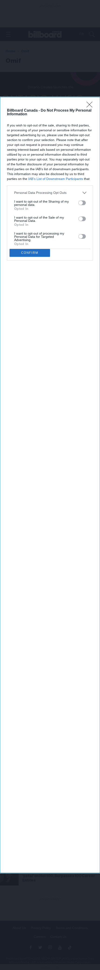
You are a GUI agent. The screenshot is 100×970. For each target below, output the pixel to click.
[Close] (91, 106)
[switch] (82, 203)
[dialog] (50, 485)
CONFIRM (29, 252)
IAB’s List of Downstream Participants (55, 179)
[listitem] (50, 192)
